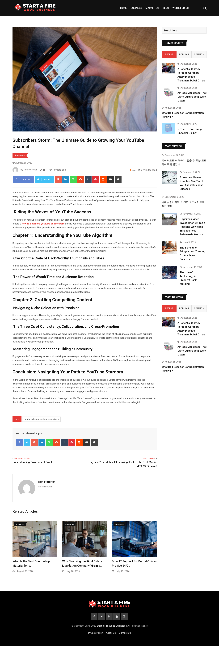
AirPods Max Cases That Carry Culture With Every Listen (191, 96)
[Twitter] (27, 442)
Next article (149, 458)
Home (123, 8)
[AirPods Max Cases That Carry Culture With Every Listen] (168, 92)
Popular (184, 54)
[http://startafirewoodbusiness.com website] (40, 169)
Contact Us (125, 632)
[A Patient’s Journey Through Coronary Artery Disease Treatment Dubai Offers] (168, 68)
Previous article (22, 458)
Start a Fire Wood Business (111, 625)
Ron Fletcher (46, 481)
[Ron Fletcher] (44, 169)
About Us (111, 632)
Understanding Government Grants (33, 462)
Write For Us (181, 8)
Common (199, 54)
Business (136, 8)
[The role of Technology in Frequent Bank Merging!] (169, 272)
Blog (166, 8)
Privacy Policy (95, 632)
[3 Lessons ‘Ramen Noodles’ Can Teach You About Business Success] (169, 177)
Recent (169, 54)
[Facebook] (19, 442)
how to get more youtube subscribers (41, 419)
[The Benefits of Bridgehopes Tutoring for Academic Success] (169, 247)
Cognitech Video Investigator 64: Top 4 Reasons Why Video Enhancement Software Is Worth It (192, 227)
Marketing (152, 8)
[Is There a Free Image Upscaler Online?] (168, 128)
